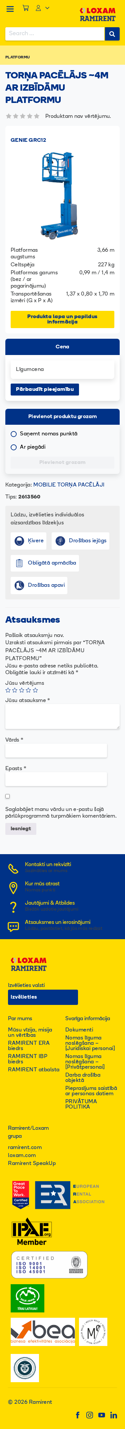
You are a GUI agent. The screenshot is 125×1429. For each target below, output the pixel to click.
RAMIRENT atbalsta (34, 1070)
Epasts (15, 768)
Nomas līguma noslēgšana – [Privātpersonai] (85, 1062)
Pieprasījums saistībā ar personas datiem (91, 1091)
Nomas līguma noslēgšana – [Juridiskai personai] (90, 1043)
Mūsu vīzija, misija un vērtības (30, 1032)
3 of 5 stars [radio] (21, 690)
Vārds (14, 740)
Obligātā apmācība (52, 563)
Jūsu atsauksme (27, 700)
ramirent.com (25, 1147)
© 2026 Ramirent (30, 1402)
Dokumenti (79, 1030)
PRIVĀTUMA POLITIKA (81, 1104)
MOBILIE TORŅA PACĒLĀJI (68, 485)
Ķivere (36, 541)
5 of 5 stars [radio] (35, 690)
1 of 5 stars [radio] (8, 690)
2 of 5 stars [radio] (14, 690)
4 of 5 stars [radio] (28, 690)
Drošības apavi (46, 585)
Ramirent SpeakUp (32, 1163)
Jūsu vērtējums (24, 683)
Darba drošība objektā (83, 1078)
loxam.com (22, 1155)
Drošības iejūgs (88, 541)
